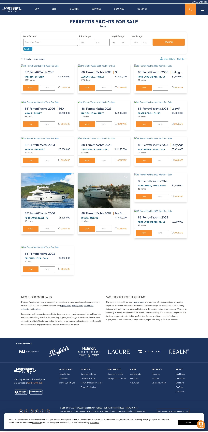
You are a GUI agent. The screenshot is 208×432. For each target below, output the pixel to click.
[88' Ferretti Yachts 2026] (160, 174)
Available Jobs (135, 374)
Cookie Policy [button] (37, 423)
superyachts (65, 305)
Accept (188, 422)
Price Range (85, 36)
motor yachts (77, 305)
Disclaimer (80, 411)
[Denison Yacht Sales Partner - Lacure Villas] (119, 352)
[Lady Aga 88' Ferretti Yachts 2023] (160, 138)
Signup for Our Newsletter (175, 411)
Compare (65, 87)
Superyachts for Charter (117, 379)
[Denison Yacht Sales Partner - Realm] (179, 352)
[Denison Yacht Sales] (25, 370)
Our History (180, 374)
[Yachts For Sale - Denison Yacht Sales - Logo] (11, 9)
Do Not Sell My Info (120, 411)
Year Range (137, 36)
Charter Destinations (88, 387)
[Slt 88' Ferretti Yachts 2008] (104, 65)
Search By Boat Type (67, 383)
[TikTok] (43, 411)
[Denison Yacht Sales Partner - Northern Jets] (29, 352)
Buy (37, 9)
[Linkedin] (37, 411)
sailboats (25, 309)
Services (96, 9)
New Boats (63, 379)
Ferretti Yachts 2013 (39, 72)
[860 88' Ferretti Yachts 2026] (47, 101)
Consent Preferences (114, 408)
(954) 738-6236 (34, 383)
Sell (54, 9)
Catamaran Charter (88, 379)
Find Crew (134, 379)
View (30, 88)
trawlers (36, 309)
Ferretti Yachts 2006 (160, 72)
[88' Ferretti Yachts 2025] (104, 101)
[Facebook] (27, 411)
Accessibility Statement (98, 411)
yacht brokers (138, 302)
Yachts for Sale (64, 374)
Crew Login (134, 383)
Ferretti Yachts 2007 (104, 213)
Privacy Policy (95, 408)
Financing (156, 374)
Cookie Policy (67, 411)
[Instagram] (32, 411)
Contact (142, 9)
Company (119, 9)
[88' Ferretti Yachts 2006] (47, 190)
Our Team (179, 387)
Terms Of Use (132, 408)
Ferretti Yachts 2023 (159, 108)
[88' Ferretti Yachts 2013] (47, 65)
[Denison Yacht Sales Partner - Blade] (149, 352)
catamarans (88, 305)
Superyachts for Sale (115, 374)
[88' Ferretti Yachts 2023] (47, 138)
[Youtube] (21, 411)
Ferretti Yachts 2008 (99, 72)
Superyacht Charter (88, 374)
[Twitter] (48, 411)
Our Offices (180, 379)
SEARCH (169, 42)
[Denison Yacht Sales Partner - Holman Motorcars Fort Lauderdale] (89, 352)
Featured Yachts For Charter (91, 383)
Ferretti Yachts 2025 (96, 108)
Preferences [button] (94, 423)
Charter (74, 9)
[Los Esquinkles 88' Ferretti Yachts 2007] (104, 190)
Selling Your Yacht (159, 383)
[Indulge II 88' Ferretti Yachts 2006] (160, 65)
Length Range (117, 36)
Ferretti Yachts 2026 (44, 108)
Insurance (155, 379)
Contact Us (180, 392)
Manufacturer (29, 36)
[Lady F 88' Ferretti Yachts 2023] (160, 101)
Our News (180, 383)
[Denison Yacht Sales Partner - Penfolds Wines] (59, 352)
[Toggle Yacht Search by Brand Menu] (190, 9)
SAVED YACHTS (199, 1)
